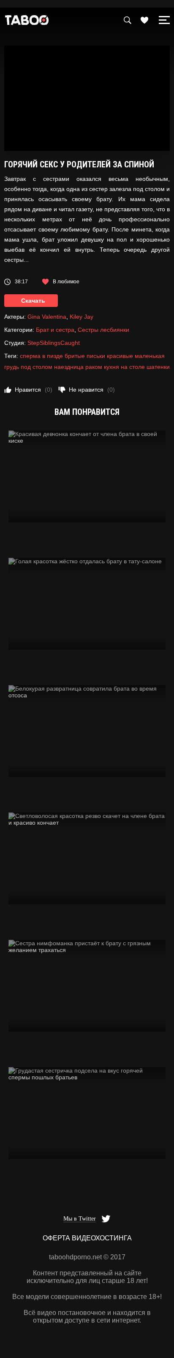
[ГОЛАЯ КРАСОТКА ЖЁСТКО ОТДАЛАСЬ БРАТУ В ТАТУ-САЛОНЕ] (87, 604)
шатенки (158, 366)
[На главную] (27, 22)
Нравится (33, 389)
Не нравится (92, 389)
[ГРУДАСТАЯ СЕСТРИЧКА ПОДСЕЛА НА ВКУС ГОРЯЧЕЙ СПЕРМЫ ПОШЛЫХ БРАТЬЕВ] (87, 1113)
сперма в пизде (41, 355)
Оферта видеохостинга (87, 1238)
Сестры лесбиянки (103, 329)
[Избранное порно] (144, 20)
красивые (120, 355)
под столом (36, 366)
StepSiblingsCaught (53, 342)
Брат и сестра (55, 329)
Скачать (33, 300)
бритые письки (85, 355)
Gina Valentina (46, 316)
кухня (111, 366)
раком (93, 366)
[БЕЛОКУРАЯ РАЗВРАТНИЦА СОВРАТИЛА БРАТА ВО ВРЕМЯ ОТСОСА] (87, 731)
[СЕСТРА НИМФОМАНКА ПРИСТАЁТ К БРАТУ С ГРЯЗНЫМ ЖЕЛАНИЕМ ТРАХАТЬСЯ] (87, 986)
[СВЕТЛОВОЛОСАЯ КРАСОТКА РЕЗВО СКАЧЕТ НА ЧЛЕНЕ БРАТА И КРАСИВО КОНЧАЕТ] (87, 858)
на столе (133, 366)
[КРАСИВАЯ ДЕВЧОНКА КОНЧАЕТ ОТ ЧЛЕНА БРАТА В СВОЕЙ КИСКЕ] (87, 476)
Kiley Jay (81, 316)
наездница (69, 366)
